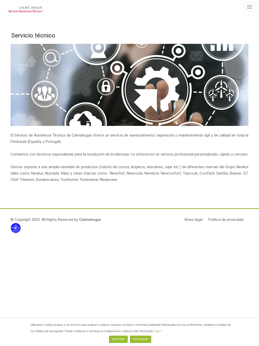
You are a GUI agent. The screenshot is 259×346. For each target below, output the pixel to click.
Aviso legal (193, 219)
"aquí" (157, 331)
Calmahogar (90, 219)
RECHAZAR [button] (140, 339)
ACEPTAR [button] (118, 339)
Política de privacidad (225, 219)
